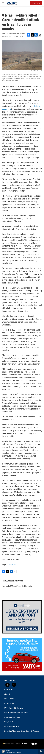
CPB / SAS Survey (10, 722)
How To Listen (9, 699)
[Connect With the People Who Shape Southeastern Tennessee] (22, 616)
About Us (7, 694)
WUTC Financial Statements (13, 708)
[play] (3, 751)
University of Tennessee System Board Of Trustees (21, 731)
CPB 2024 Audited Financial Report (16, 713)
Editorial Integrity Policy (12, 717)
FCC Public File (9, 703)
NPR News (12, 565)
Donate (37, 3)
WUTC (11, 690)
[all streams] (41, 751)
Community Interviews (11, 726)
